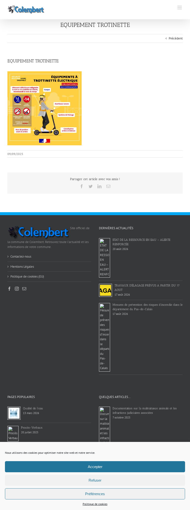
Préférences (95, 494)
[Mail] (24, 289)
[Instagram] (17, 289)
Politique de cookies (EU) (27, 276)
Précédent (176, 38)
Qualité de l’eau (33, 408)
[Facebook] (9, 289)
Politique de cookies (95, 504)
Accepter (95, 467)
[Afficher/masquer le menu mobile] (180, 7)
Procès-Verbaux (32, 427)
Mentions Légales (22, 266)
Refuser (95, 480)
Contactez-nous (20, 256)
